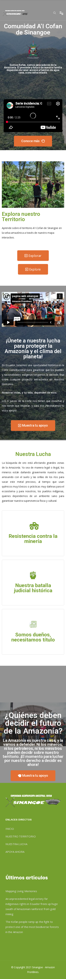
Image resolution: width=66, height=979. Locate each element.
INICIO (10, 828)
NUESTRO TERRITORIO (21, 836)
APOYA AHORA (15, 851)
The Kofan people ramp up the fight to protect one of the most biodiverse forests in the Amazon (32, 927)
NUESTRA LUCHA (16, 844)
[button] (33, 141)
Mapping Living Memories (21, 891)
